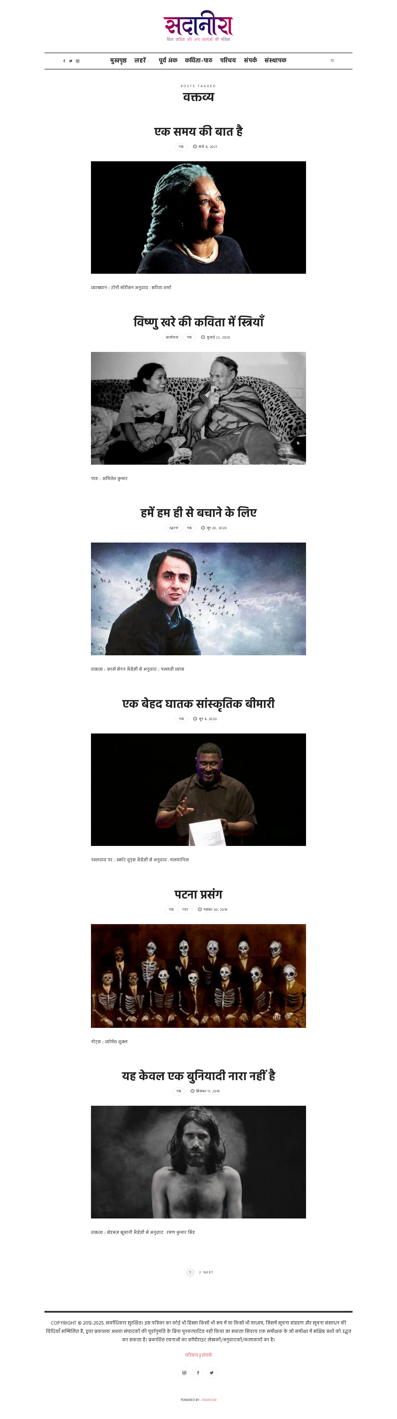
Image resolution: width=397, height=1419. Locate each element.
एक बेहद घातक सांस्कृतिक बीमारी (198, 705)
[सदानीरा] (198, 26)
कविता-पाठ (199, 61)
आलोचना (172, 338)
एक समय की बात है (198, 133)
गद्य (181, 147)
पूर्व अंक (168, 61)
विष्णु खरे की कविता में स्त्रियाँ (199, 323)
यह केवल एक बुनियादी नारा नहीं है (198, 1077)
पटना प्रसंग (198, 895)
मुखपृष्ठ (118, 61)
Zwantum (209, 1400)
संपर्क (250, 61)
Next (208, 1273)
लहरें (140, 61)
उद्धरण (173, 528)
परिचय (228, 61)
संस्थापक (276, 61)
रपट (185, 910)
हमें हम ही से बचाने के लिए (199, 514)
